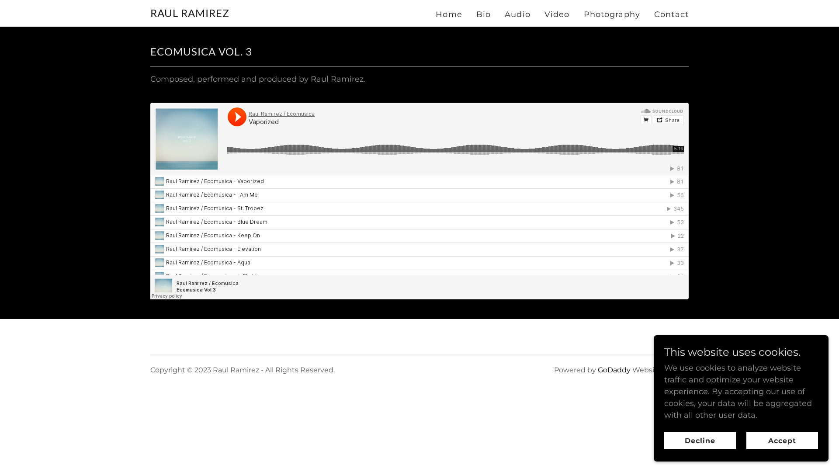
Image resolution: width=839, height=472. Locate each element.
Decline (700, 441)
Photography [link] (612, 14)
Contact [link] (671, 14)
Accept (782, 441)
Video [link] (557, 14)
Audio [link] (517, 14)
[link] (189, 14)
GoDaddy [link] (614, 370)
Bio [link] (483, 14)
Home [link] (449, 14)
